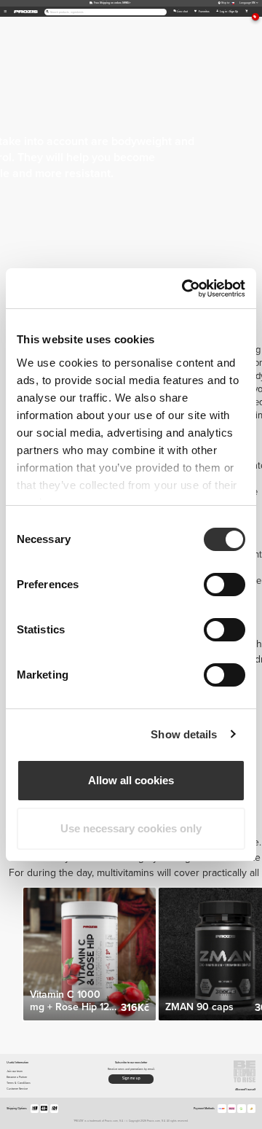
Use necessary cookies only (131, 828)
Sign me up (131, 1078)
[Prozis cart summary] (246, 12)
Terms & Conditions (19, 1083)
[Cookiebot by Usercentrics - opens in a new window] (184, 288)
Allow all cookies (131, 780)
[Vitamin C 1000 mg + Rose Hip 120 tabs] (89, 954)
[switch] (224, 584)
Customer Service (17, 1088)
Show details (184, 734)
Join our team (15, 1071)
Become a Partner (17, 1077)
